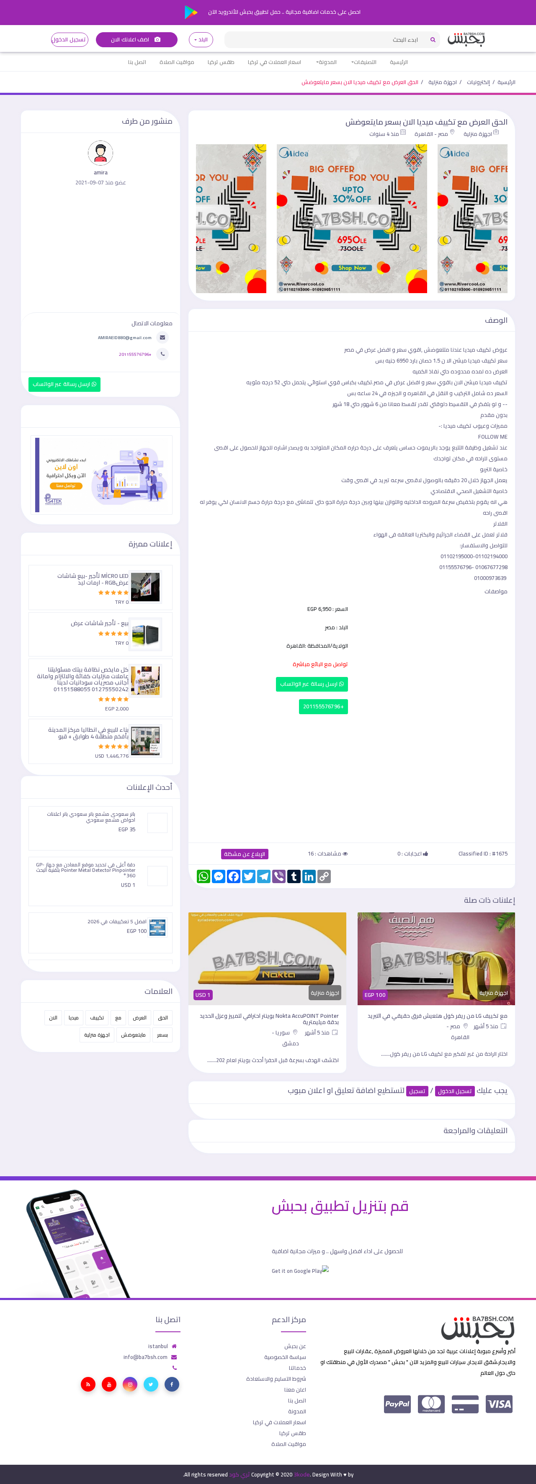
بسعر (162, 1035)
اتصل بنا (137, 62)
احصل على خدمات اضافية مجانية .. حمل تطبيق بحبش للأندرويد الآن (284, 12)
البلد (203, 39)
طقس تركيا (221, 62)
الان (53, 1017)
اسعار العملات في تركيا (274, 62)
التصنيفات (365, 62)
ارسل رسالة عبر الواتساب (309, 684)
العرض (140, 1017)
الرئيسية (399, 62)
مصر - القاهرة (431, 134)
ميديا (74, 1017)
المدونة (328, 62)
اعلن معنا (295, 1389)
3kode (302, 1474)
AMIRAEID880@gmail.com (125, 337)
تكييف (97, 1017)
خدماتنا (297, 1368)
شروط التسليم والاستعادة (276, 1379)
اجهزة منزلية (442, 82)
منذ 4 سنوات (384, 134)
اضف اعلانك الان (130, 39)
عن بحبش (295, 1346)
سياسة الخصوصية (285, 1357)
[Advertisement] (352, 776)
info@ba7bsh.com (146, 1357)
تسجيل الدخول (68, 39)
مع (118, 1017)
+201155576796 (323, 706)
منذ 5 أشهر (487, 1026)
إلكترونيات (478, 82)
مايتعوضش (133, 1035)
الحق (163, 1017)
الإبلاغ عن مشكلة (244, 854)
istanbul (158, 1346)
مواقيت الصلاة (177, 62)
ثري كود (239, 1474)
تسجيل (417, 1091)
